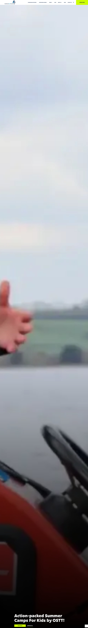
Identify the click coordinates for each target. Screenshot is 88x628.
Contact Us (70, 2)
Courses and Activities (32, 2)
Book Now (82, 2)
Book (65, 2)
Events (50, 2)
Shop (55, 2)
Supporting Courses (42, 2)
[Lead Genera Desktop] (10, 2)
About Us (59, 2)
